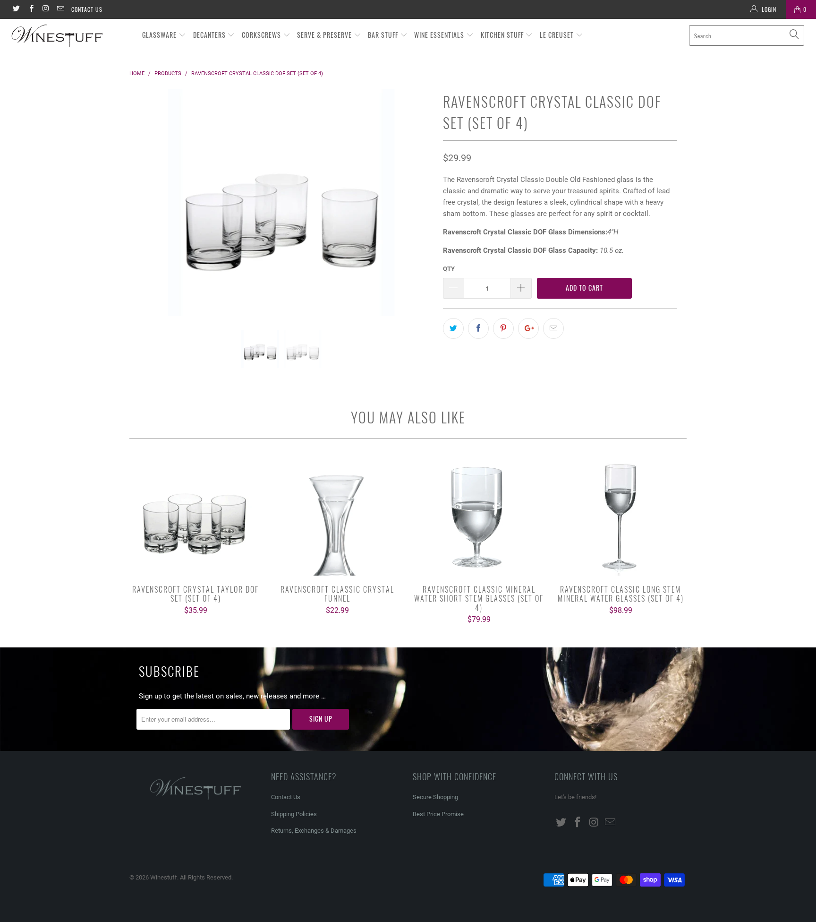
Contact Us (86, 9)
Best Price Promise (438, 814)
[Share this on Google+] (528, 328)
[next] (417, 209)
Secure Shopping (435, 797)
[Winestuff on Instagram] (46, 9)
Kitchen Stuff (503, 35)
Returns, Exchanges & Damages (314, 830)
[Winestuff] (69, 36)
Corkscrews (262, 35)
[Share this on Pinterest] (503, 328)
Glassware (160, 35)
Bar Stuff (384, 35)
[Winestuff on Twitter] (16, 9)
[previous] (145, 209)
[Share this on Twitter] (453, 328)
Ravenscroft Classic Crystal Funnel (337, 516)
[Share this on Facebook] (478, 328)
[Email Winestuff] (60, 9)
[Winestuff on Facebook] (30, 9)
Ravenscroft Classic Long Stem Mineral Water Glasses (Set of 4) (620, 516)
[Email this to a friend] (553, 328)
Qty (449, 268)
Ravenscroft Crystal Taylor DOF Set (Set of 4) (195, 516)
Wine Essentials (440, 35)
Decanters (210, 35)
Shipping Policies (294, 814)
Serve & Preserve (325, 35)
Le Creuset (558, 35)
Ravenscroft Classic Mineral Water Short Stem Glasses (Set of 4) (479, 516)
